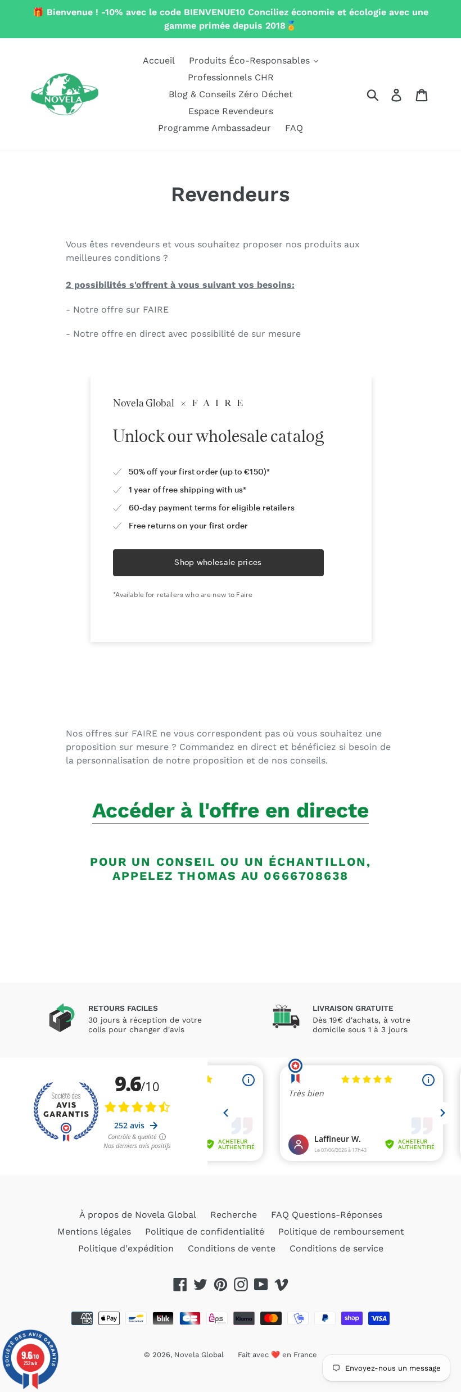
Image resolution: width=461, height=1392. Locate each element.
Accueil (159, 60)
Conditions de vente (231, 1248)
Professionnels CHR (231, 77)
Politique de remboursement (341, 1231)
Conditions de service (336, 1248)
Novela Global (199, 1354)
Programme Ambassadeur (214, 128)
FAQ (294, 128)
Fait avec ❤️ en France (277, 1354)
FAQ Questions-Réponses (326, 1214)
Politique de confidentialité (204, 1231)
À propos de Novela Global (137, 1214)
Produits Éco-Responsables (251, 60)
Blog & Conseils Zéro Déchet (231, 94)
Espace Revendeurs (230, 111)
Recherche (233, 1214)
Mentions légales (94, 1231)
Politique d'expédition (126, 1248)
